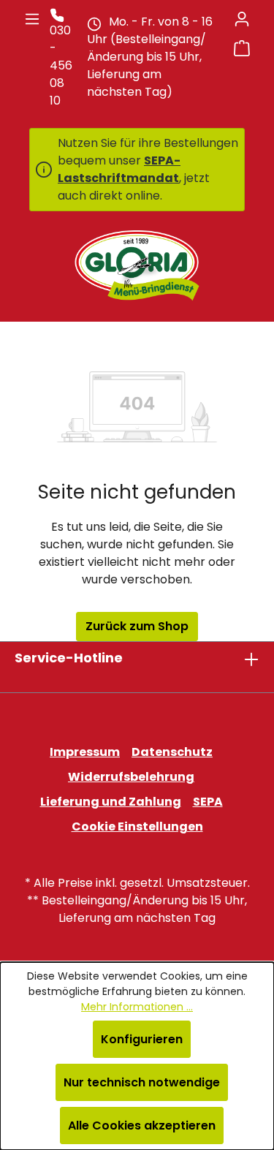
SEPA (208, 801)
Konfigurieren (142, 1039)
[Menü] (32, 19)
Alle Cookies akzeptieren (142, 1125)
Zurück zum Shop (137, 626)
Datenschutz (172, 752)
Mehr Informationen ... (137, 1006)
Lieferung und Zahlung (110, 801)
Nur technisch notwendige (142, 1082)
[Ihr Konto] (241, 19)
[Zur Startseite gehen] (137, 265)
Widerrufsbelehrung (131, 776)
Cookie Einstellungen (137, 826)
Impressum (85, 752)
